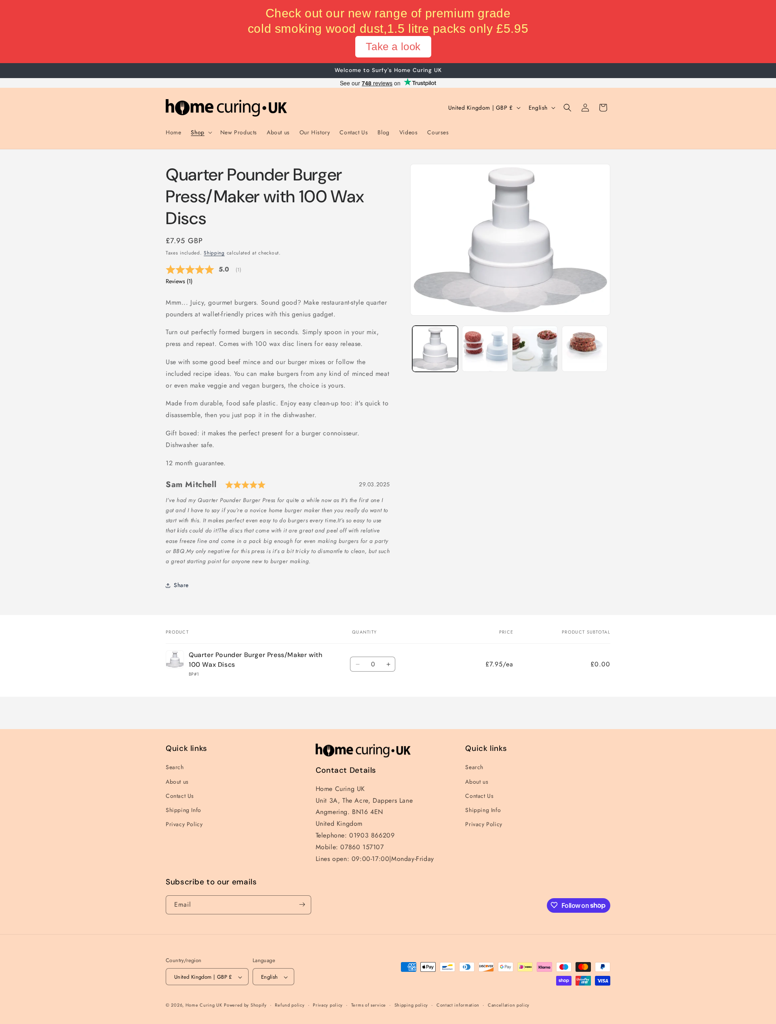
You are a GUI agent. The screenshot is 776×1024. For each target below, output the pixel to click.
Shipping (214, 253)
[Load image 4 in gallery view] (584, 348)
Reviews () (179, 281)
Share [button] (181, 585)
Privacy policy (328, 1005)
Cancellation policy (508, 1005)
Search (175, 767)
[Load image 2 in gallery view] (485, 348)
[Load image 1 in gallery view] (435, 348)
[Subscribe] (302, 904)
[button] (200, 132)
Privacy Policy (184, 824)
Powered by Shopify (245, 1005)
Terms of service (368, 1005)
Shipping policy (411, 1005)
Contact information (457, 1005)
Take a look (393, 46)
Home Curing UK (204, 1005)
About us (177, 782)
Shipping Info (183, 810)
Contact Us (180, 796)
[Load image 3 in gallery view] (535, 348)
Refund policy (289, 1005)
